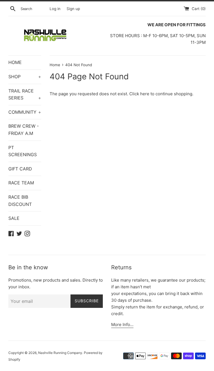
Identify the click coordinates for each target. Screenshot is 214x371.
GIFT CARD (20, 169)
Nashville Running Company (60, 353)
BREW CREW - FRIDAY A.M (23, 129)
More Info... (122, 324)
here (144, 93)
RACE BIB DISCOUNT (20, 200)
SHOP (24, 76)
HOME (15, 62)
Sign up (73, 8)
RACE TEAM (21, 182)
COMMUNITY (24, 112)
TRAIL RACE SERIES (24, 94)
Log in (55, 8)
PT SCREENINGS (22, 151)
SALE (14, 218)
